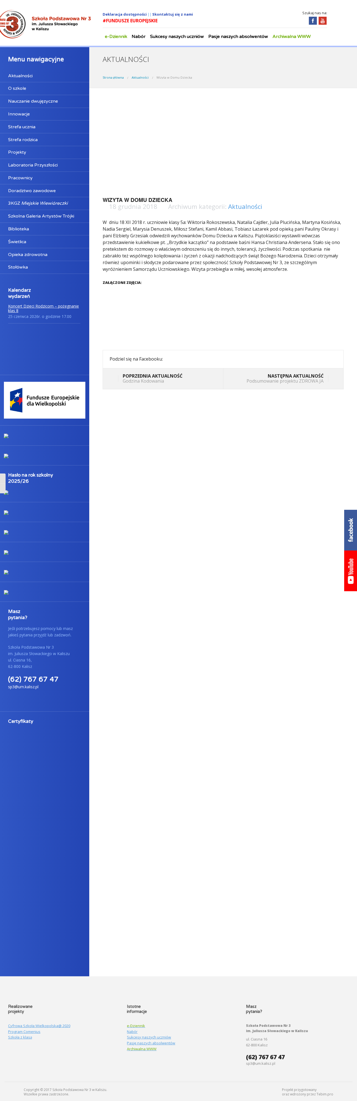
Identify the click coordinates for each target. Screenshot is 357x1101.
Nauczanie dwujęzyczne (33, 101)
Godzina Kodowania (152, 378)
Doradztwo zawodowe (32, 191)
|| (150, 14)
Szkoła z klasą (20, 1037)
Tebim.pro (325, 1094)
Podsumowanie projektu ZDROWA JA (285, 378)
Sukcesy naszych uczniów (177, 36)
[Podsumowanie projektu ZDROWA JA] (332, 379)
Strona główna (113, 77)
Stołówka (18, 267)
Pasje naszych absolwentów (238, 36)
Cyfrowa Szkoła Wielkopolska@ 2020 (39, 1025)
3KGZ (38, 203)
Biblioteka (18, 229)
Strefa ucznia (21, 127)
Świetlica (17, 242)
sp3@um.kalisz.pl (23, 686)
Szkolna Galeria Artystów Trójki (41, 216)
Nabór (139, 36)
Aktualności (20, 76)
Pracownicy (20, 178)
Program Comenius (24, 1031)
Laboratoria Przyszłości (33, 165)
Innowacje (19, 114)
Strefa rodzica (23, 140)
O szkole (17, 88)
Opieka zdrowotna (27, 254)
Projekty (17, 152)
